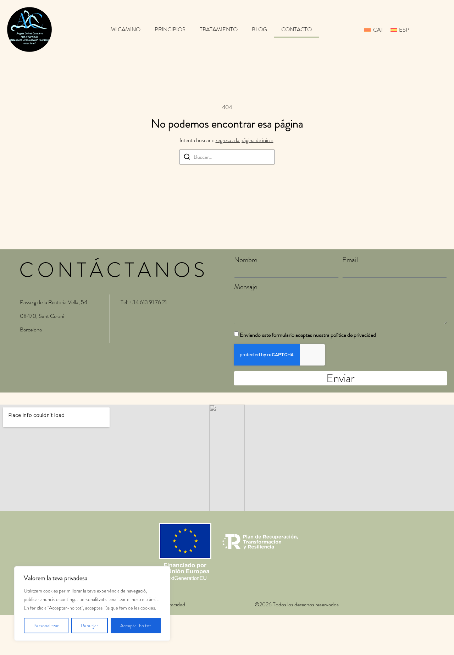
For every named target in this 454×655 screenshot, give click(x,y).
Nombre (245, 260)
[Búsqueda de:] (227, 157)
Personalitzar (46, 625)
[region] (92, 603)
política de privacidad (353, 335)
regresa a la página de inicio (244, 140)
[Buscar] (187, 158)
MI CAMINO (125, 29)
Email (350, 260)
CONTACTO (296, 29)
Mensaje (245, 287)
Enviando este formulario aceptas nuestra (308, 335)
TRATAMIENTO (219, 29)
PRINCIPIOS (170, 29)
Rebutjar (89, 625)
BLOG (259, 29)
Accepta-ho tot (135, 625)
